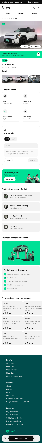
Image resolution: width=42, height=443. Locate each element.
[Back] (2, 18)
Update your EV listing (14, 424)
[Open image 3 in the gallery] (34, 79)
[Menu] (38, 8)
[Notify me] (38, 54)
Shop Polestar (11, 370)
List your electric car (13, 421)
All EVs (6, 19)
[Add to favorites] (5, 438)
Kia (12, 19)
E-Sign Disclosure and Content (17, 402)
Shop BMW (10, 367)
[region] (21, 323)
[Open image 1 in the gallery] (8, 79)
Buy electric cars (12, 412)
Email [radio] (13, 139)
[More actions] (37, 438)
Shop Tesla (10, 363)
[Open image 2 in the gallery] (21, 79)
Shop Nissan (10, 373)
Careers (9, 389)
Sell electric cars (12, 415)
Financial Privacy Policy (14, 399)
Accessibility (10, 395)
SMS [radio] (7, 139)
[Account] (34, 8)
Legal (8, 392)
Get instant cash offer (14, 418)
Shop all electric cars (14, 376)
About (8, 386)
